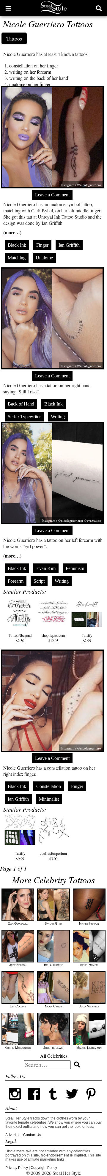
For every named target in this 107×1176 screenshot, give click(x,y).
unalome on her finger (30, 84)
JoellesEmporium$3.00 (53, 856)
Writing (58, 416)
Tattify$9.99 (20, 856)
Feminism (75, 568)
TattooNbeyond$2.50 (20, 638)
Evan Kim (46, 568)
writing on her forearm (30, 72)
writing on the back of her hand (38, 78)
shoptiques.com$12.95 (53, 638)
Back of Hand (21, 403)
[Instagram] (14, 1102)
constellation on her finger (33, 65)
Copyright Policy (44, 1168)
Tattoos (14, 38)
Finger (42, 245)
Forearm (15, 581)
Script (39, 581)
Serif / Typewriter (24, 416)
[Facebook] (33, 1102)
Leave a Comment (52, 194)
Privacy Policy (16, 1168)
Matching (17, 257)
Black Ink (17, 245)
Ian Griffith (69, 245)
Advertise (13, 1135)
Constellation (48, 786)
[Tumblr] (52, 1102)
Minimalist (49, 799)
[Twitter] (71, 1102)
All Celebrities (53, 1056)
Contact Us (32, 1135)
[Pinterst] (90, 1102)
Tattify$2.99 (87, 638)
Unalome (44, 257)
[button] (8, 8)
